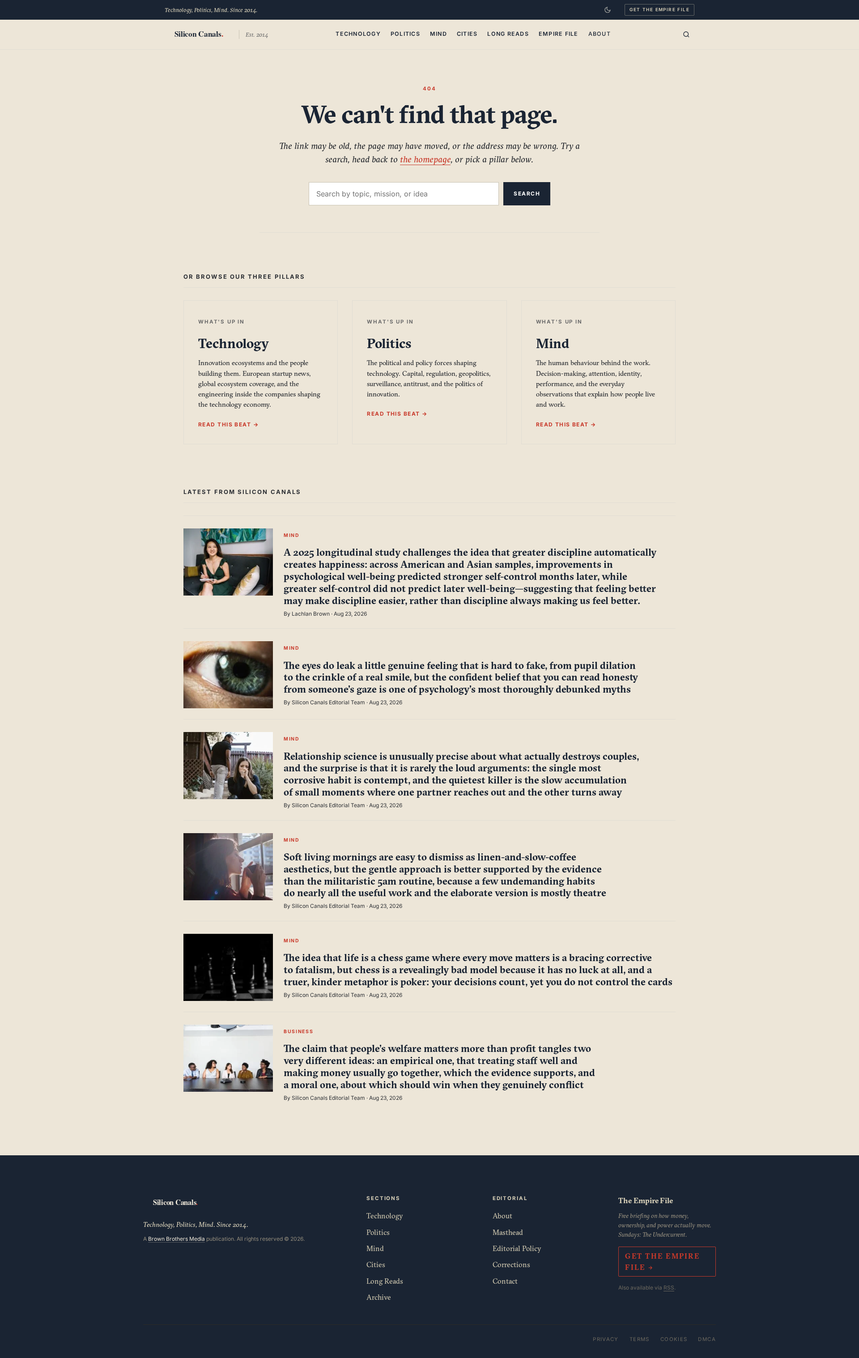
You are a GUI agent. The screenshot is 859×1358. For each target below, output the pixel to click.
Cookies (674, 1339)
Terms (639, 1339)
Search (527, 193)
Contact (505, 1281)
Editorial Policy (517, 1248)
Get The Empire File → (662, 1262)
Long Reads (508, 33)
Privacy (606, 1339)
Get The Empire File (659, 9)
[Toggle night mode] (607, 10)
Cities (467, 33)
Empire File (558, 33)
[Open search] (686, 34)
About (599, 33)
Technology (358, 33)
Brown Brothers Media (176, 1238)
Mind (438, 33)
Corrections (511, 1264)
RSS (668, 1287)
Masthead (508, 1232)
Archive (378, 1297)
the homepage (425, 159)
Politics (405, 33)
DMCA (707, 1339)
